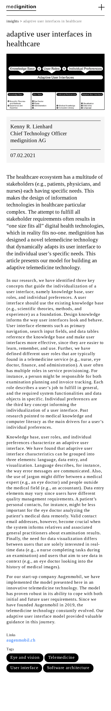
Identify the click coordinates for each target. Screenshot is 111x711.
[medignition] (21, 7)
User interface (24, 667)
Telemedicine (61, 657)
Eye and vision (24, 657)
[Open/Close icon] (101, 7)
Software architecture (68, 667)
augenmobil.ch (21, 640)
